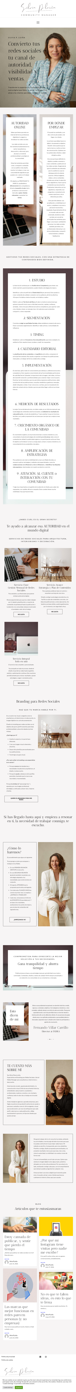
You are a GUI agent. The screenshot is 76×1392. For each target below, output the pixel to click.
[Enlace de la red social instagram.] (46, 1356)
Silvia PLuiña (13, 1261)
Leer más (7, 1259)
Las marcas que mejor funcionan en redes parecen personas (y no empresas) (19, 1315)
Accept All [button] (19, 1387)
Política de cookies (7, 1360)
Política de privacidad (8, 1356)
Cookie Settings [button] (8, 1387)
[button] (31, 1020)
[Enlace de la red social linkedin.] (40, 1356)
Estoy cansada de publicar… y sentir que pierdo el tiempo (18, 1243)
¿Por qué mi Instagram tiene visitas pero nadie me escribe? (54, 1246)
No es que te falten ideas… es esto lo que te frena (56, 1298)
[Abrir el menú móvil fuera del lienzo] (38, 22)
